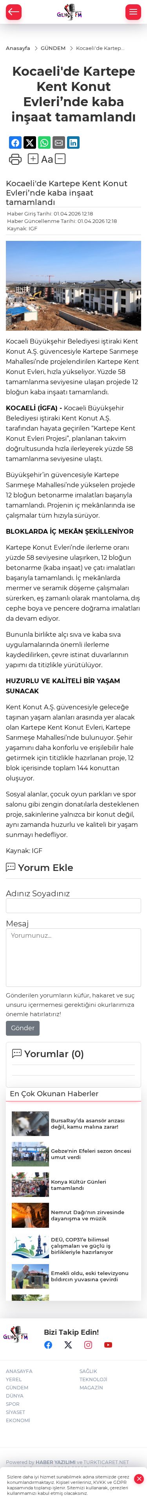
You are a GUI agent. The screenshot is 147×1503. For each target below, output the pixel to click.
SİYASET (15, 1412)
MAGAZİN (91, 1388)
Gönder (22, 1028)
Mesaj (17, 923)
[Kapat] (139, 1479)
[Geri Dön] (14, 12)
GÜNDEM (17, 1388)
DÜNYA (15, 1396)
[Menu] (133, 12)
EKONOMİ (18, 1420)
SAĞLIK (88, 1371)
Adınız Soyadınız (38, 893)
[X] (68, 1345)
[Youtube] (108, 1345)
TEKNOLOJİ (93, 1379)
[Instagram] (88, 1345)
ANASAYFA (19, 1371)
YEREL (14, 1379)
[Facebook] (48, 1345)
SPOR (13, 1404)
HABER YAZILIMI (56, 1462)
